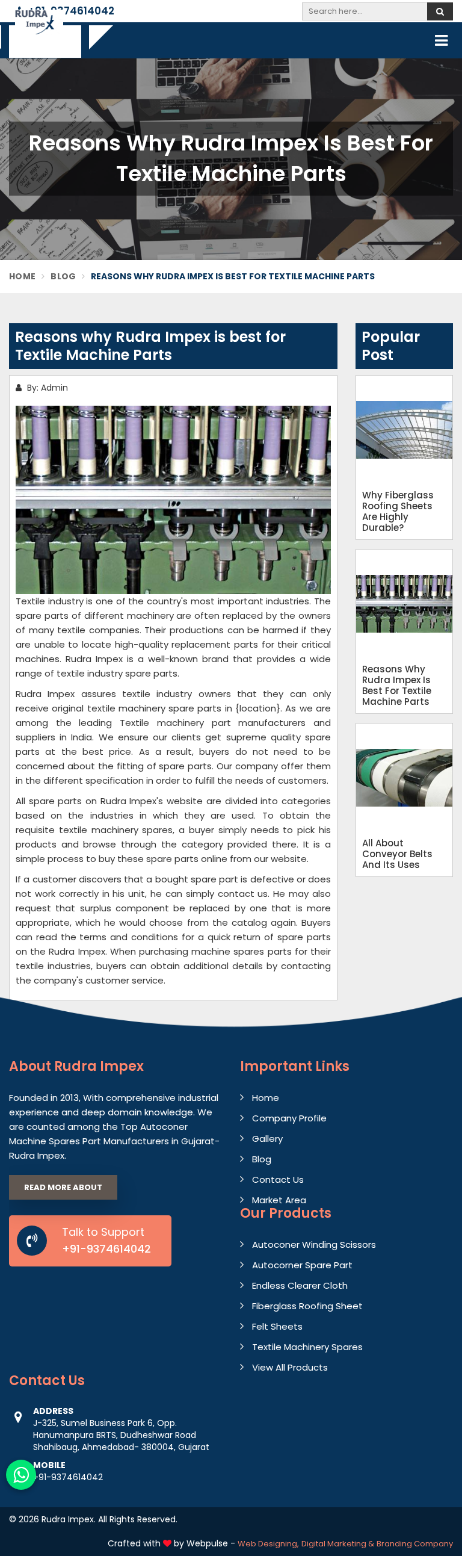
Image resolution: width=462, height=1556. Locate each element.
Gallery (267, 1138)
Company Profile (289, 1118)
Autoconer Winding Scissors (314, 1244)
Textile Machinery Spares (307, 1347)
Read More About (63, 1187)
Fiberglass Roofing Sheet (307, 1306)
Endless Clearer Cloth (300, 1285)
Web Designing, (268, 1543)
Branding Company (415, 1543)
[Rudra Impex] (39, 31)
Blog (63, 276)
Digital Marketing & (337, 1543)
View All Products (290, 1367)
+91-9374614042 (70, 11)
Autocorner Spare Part (302, 1265)
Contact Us (278, 1179)
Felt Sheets (277, 1326)
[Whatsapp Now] (21, 1475)
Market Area (279, 1200)
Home (22, 276)
